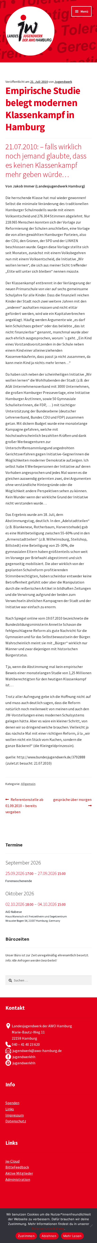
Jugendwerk (63, 81)
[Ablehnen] (91, 1225)
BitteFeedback (17, 1167)
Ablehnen (49, 1236)
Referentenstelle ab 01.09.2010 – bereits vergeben (24, 805)
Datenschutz (15, 1121)
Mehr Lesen (72, 1236)
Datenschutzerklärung (48, 1228)
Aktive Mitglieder (19, 1173)
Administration (17, 1179)
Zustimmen (26, 1236)
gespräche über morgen (72, 802)
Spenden (12, 1102)
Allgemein (28, 784)
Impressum (14, 1115)
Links (9, 1109)
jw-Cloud (12, 1161)
